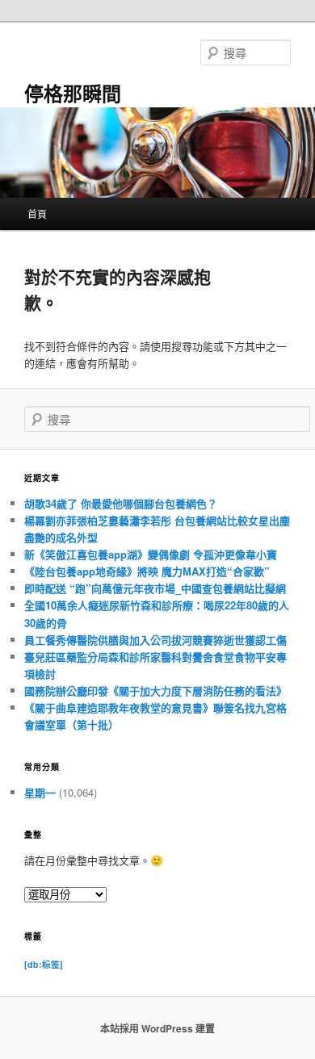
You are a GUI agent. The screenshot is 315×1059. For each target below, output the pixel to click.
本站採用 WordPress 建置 (157, 1028)
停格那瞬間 (72, 93)
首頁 (37, 213)
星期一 (40, 792)
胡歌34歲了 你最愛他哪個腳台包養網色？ (120, 503)
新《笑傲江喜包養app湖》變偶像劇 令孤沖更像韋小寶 (150, 554)
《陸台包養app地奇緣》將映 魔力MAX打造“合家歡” (147, 571)
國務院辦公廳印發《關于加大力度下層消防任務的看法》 (155, 690)
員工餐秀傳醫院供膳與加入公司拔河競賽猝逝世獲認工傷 (155, 639)
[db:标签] (43, 964)
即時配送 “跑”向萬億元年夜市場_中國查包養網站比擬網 (155, 588)
